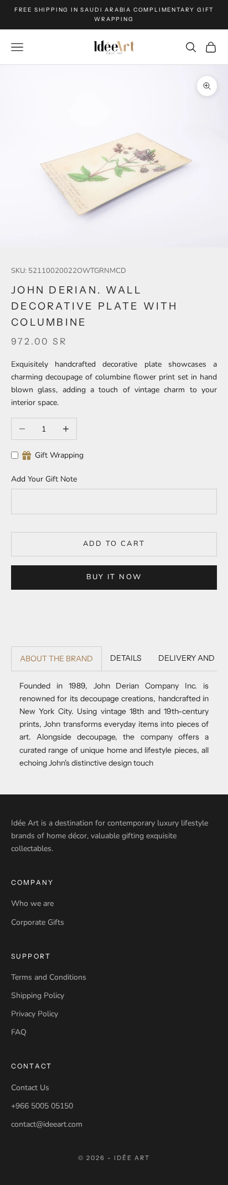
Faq (19, 1032)
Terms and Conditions (48, 977)
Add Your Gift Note (44, 479)
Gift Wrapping (59, 455)
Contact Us (30, 1087)
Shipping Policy (37, 995)
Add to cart (114, 544)
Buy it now (114, 577)
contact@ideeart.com (46, 1124)
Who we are (32, 903)
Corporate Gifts (37, 922)
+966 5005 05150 (42, 1106)
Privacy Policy (34, 1014)
